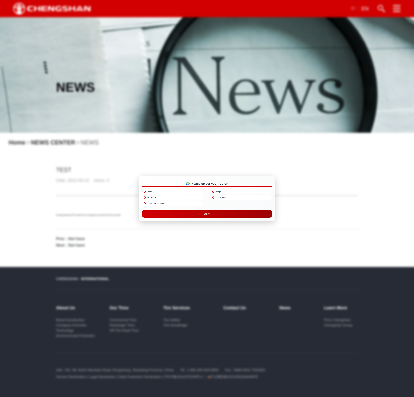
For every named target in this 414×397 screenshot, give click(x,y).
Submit (207, 214)
